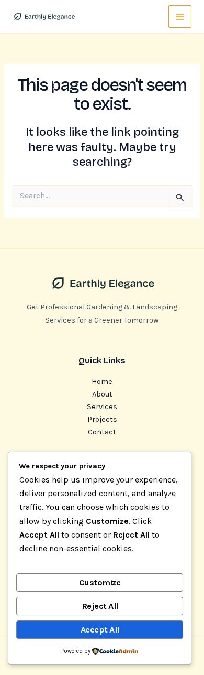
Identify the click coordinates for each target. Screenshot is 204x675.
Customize (100, 582)
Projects (102, 419)
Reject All (100, 606)
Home (102, 381)
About (102, 394)
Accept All (100, 630)
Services (102, 406)
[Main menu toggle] (179, 16)
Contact (102, 431)
